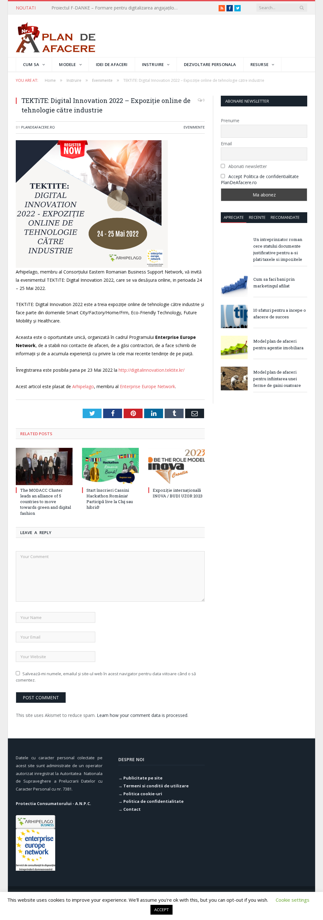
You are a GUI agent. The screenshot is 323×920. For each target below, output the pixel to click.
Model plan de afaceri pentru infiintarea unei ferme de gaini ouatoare (277, 378)
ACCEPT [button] (161, 909)
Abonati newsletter (247, 166)
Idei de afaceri (112, 64)
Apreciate (234, 217)
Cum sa (31, 64)
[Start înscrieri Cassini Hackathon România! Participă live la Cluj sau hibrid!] (110, 466)
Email (226, 144)
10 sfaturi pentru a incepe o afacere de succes (279, 313)
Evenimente (194, 127)
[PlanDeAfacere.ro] (55, 36)
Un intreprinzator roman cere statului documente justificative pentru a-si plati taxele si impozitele (277, 249)
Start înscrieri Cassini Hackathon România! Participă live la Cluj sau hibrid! (109, 498)
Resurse (259, 64)
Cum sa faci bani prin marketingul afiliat (274, 282)
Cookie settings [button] (292, 900)
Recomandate (285, 217)
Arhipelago (83, 386)
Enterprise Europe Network (147, 386)
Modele (67, 64)
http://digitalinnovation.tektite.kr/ (152, 370)
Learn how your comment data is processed (142, 715)
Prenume (230, 120)
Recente (257, 217)
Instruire (153, 64)
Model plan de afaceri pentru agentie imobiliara (278, 344)
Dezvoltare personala (210, 64)
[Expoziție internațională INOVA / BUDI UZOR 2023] (176, 466)
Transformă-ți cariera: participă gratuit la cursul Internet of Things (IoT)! (116, 8)
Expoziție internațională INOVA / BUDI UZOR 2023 (178, 493)
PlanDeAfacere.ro (38, 127)
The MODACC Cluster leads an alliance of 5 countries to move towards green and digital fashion (45, 501)
